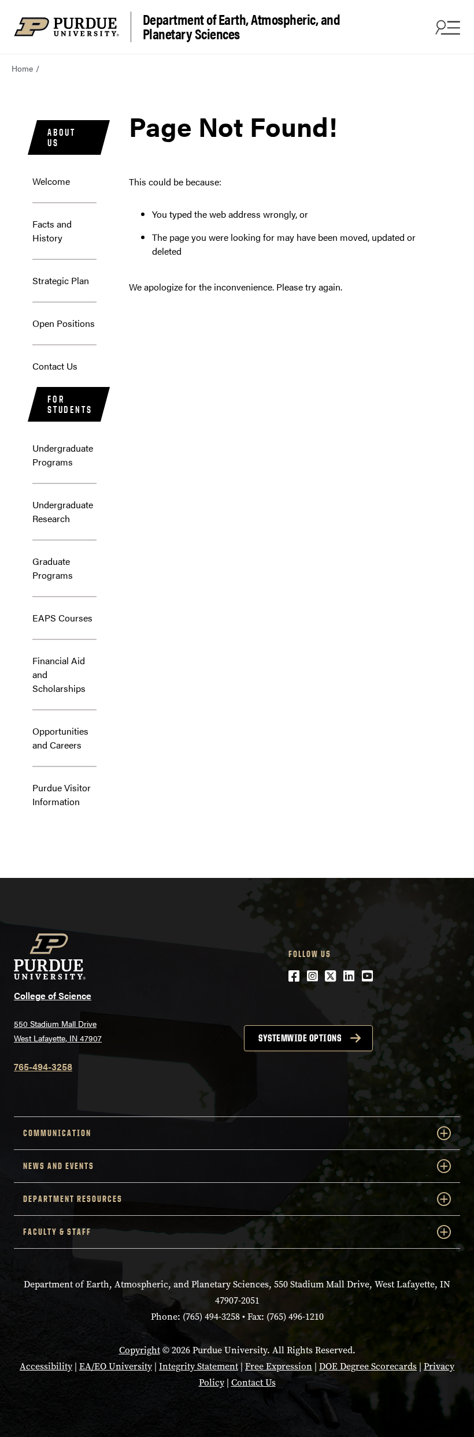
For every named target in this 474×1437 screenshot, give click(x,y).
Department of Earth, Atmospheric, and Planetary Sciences (241, 27)
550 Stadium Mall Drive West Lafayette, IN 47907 (58, 1031)
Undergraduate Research (62, 511)
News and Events (58, 1165)
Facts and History (52, 230)
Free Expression (278, 1366)
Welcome (51, 181)
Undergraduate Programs (62, 454)
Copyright (139, 1350)
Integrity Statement (198, 1366)
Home (22, 68)
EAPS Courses (62, 617)
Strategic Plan (60, 280)
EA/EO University (115, 1366)
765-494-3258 (43, 1066)
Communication (57, 1132)
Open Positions (63, 323)
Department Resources (73, 1198)
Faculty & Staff (57, 1231)
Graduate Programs (52, 568)
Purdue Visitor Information (61, 794)
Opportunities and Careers (60, 737)
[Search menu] (446, 27)
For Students (69, 404)
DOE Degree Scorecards (368, 1366)
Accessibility (46, 1366)
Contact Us (54, 366)
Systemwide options (299, 1038)
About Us (61, 137)
